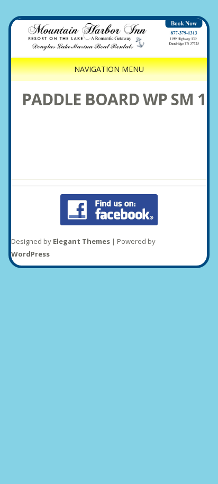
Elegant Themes (81, 241)
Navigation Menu (109, 69)
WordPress (30, 254)
